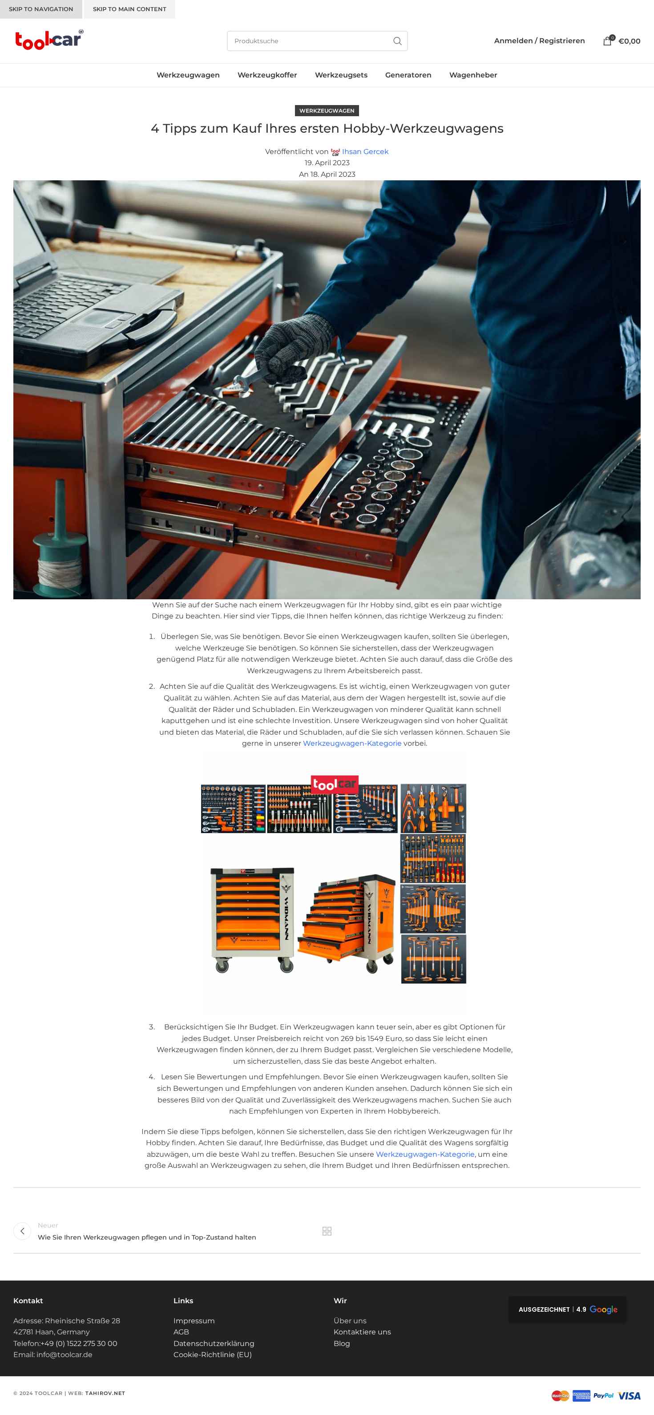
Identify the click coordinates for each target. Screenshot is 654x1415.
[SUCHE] (398, 41)
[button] (567, 1309)
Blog (342, 1343)
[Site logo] (49, 40)
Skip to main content (129, 8)
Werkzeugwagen (327, 110)
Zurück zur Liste (327, 1231)
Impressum (194, 1321)
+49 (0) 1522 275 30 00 (78, 1343)
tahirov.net (105, 1393)
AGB (181, 1332)
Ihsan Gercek (365, 151)
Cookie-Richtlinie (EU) (213, 1354)
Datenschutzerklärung (214, 1343)
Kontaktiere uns (362, 1332)
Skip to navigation (41, 8)
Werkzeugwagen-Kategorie (352, 743)
